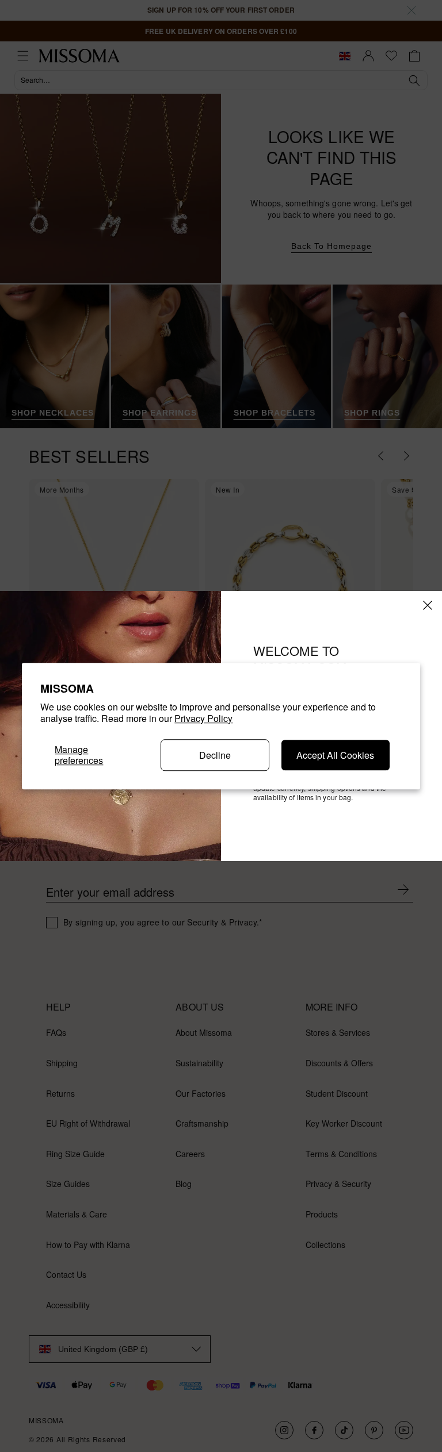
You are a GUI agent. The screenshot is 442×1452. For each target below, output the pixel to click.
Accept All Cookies (335, 755)
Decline (215, 755)
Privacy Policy (203, 718)
